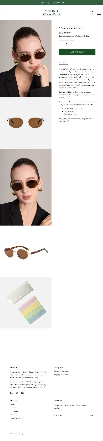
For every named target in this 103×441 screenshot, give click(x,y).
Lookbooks (14, 411)
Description (63, 63)
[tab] (64, 62)
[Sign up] (91, 415)
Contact (13, 408)
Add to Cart (77, 52)
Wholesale (13, 415)
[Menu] (4, 13)
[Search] (92, 13)
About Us (13, 401)
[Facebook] (11, 393)
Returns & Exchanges (61, 371)
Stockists (13, 404)
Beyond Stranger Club (17, 418)
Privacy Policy (58, 367)
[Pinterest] (22, 393)
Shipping (71, 36)
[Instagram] (17, 393)
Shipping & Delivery (61, 374)
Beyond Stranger (19, 434)
